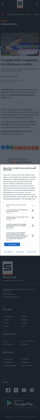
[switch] (32, 210)
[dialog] (20, 210)
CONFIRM (12, 244)
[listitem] (20, 205)
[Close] (36, 168)
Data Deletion (8, 252)
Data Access (20, 252)
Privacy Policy (31, 252)
